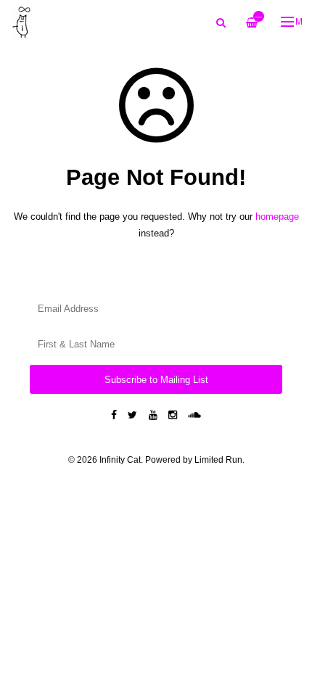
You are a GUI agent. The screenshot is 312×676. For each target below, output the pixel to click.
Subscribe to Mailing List (156, 379)
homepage (277, 216)
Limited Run (218, 459)
